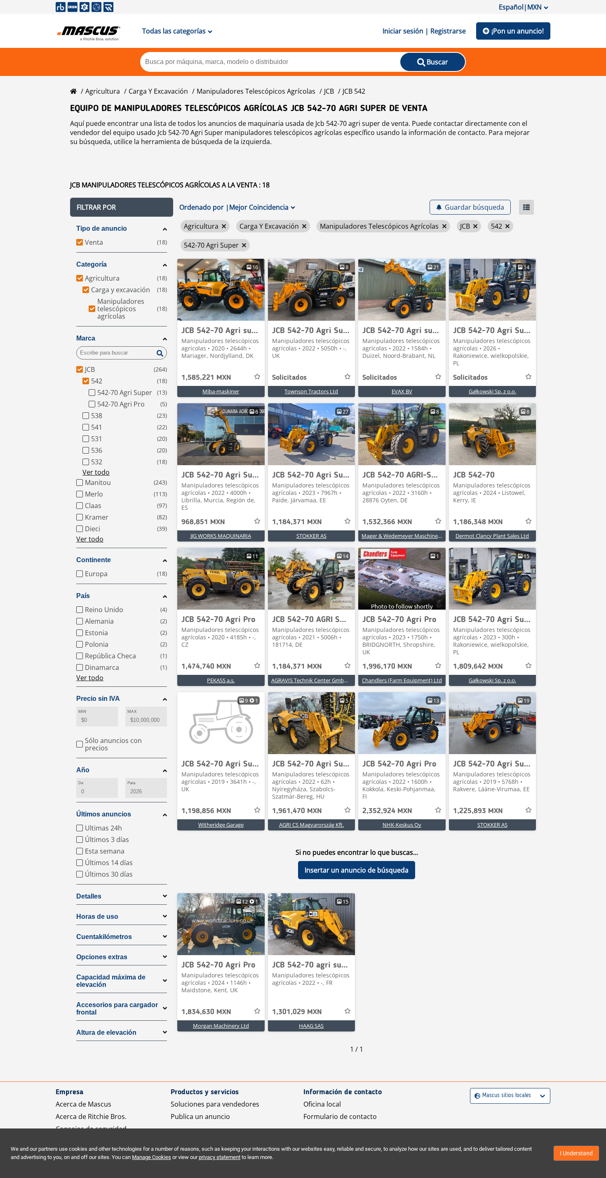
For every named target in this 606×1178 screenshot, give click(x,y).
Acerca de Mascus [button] (83, 1104)
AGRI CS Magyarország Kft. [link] (311, 824)
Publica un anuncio (200, 1116)
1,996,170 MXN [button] (387, 666)
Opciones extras (101, 956)
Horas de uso (97, 916)
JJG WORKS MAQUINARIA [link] (220, 535)
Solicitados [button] (289, 377)
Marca (85, 338)
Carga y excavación (158, 91)
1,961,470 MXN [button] (297, 811)
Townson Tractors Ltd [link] (311, 391)
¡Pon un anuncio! (517, 30)
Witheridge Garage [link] (221, 824)
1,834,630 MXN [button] (206, 1012)
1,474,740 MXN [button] (206, 666)
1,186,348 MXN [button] (478, 522)
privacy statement (219, 1157)
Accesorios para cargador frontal (117, 1008)
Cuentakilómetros (104, 936)
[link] (221, 290)
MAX (131, 711)
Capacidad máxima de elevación (111, 981)
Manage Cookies (151, 1157)
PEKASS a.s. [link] (221, 680)
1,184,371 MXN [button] (297, 522)
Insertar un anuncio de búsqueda (357, 870)
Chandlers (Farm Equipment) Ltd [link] (402, 680)
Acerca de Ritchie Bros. (91, 1116)
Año (82, 770)
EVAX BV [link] (402, 391)
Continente (93, 559)
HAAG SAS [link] (311, 1025)
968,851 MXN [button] (203, 522)
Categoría (91, 264)
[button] (121, 207)
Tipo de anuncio (101, 228)
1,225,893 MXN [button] (478, 811)
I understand (576, 1153)
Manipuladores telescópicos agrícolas (256, 91)
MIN (82, 711)
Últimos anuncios (103, 814)
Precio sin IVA (98, 698)
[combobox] (475, 1095)
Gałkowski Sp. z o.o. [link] (492, 391)
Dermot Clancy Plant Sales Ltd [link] (492, 535)
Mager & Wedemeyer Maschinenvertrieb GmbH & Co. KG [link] (431, 535)
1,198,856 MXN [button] (206, 811)
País (83, 595)
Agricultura (102, 91)
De (80, 783)
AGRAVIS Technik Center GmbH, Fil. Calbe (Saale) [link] (330, 680)
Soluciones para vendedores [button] (215, 1104)
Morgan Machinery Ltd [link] (221, 1025)
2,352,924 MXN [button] (387, 811)
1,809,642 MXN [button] (478, 666)
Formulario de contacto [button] (340, 1116)
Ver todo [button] (96, 472)
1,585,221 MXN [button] (206, 377)
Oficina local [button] (322, 1104)
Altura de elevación (106, 1032)
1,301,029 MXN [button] (297, 1012)
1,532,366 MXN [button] (387, 522)
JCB (329, 91)
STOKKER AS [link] (311, 535)
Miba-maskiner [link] (220, 391)
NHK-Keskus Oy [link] (402, 824)
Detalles (88, 896)
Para (131, 783)
